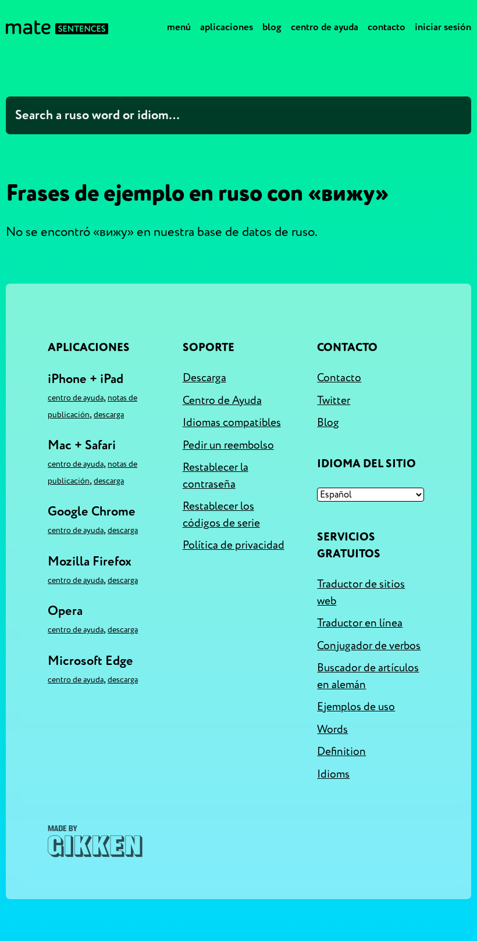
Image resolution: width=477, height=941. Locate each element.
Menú (179, 27)
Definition (341, 751)
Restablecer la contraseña (215, 475)
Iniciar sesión (443, 27)
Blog (272, 27)
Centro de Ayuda (324, 27)
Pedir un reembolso (228, 445)
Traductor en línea (360, 623)
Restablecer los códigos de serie (221, 514)
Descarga (109, 415)
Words (332, 729)
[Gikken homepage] (95, 841)
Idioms (333, 774)
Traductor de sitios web (361, 592)
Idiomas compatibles (232, 423)
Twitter (333, 400)
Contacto (386, 27)
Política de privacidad (233, 545)
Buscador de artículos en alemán (368, 676)
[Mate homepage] (57, 27)
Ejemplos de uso (356, 707)
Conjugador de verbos (369, 646)
